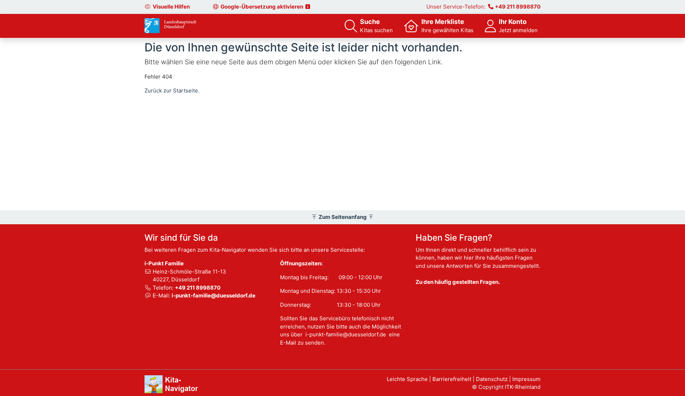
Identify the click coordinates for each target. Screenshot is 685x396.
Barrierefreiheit (451, 379)
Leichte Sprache (407, 379)
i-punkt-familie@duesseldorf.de (213, 295)
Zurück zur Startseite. (171, 90)
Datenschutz (492, 379)
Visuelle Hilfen (171, 6)
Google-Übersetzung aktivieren (262, 6)
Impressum (526, 379)
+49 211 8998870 (518, 6)
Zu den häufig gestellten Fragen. (458, 282)
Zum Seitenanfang (343, 217)
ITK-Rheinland (523, 387)
